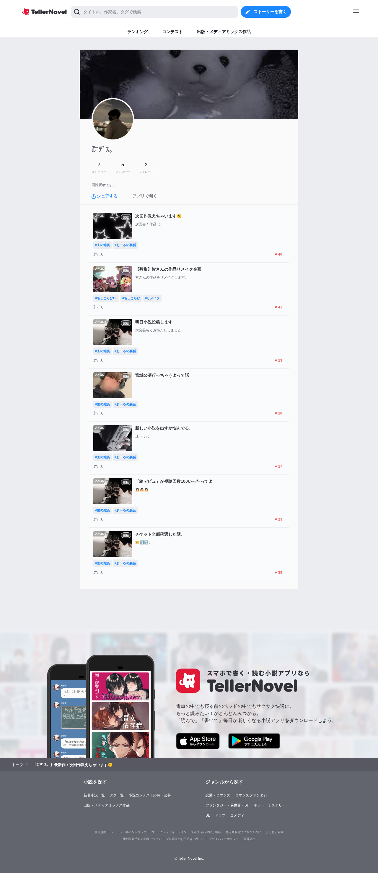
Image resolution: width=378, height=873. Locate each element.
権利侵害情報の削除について (142, 839)
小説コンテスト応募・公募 (149, 795)
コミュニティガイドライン (169, 832)
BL (208, 815)
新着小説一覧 (94, 795)
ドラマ (220, 815)
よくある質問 (275, 832)
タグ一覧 (117, 795)
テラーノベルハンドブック (128, 832)
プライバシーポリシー (224, 839)
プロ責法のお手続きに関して (185, 839)
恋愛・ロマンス (218, 795)
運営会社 (249, 839)
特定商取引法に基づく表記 (243, 832)
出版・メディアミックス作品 (107, 805)
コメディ (237, 815)
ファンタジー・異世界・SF (227, 805)
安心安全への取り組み (206, 832)
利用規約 (100, 832)
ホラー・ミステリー (270, 805)
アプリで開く (144, 196)
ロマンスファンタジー (253, 795)
